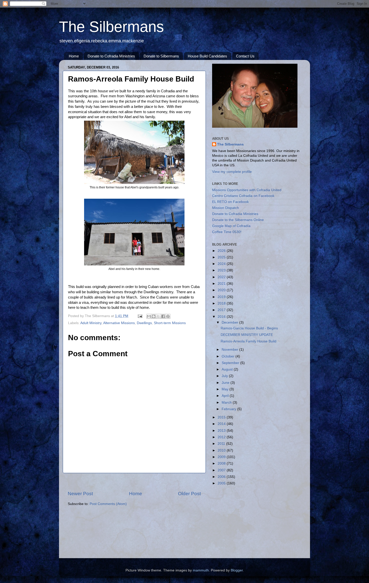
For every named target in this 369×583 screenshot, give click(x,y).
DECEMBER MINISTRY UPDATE (247, 335)
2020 (222, 290)
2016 (222, 317)
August (228, 369)
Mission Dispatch (225, 208)
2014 (222, 424)
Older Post (189, 493)
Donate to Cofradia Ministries (111, 56)
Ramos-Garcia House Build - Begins (249, 328)
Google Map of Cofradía (231, 226)
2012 (222, 437)
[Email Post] (139, 316)
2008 (222, 463)
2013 (222, 430)
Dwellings (144, 323)
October (228, 356)
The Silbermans (111, 26)
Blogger (237, 570)
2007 (222, 470)
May (225, 389)
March (227, 402)
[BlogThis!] (153, 316)
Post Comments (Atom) (108, 504)
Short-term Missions (170, 323)
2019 (222, 297)
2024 (222, 264)
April (226, 396)
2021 (222, 283)
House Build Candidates (207, 56)
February (229, 409)
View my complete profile (232, 172)
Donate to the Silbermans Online (238, 220)
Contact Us (245, 56)
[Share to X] (158, 316)
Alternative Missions (119, 323)
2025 (222, 257)
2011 (222, 444)
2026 (222, 251)
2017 (222, 310)
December (230, 322)
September (231, 363)
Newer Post (80, 493)
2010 (222, 450)
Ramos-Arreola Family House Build (248, 341)
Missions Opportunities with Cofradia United (246, 190)
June (226, 383)
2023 (222, 270)
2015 (222, 417)
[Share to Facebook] (163, 316)
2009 (222, 457)
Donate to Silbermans (161, 56)
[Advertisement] (134, 482)
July (225, 376)
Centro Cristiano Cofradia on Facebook (243, 196)
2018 (222, 303)
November (230, 349)
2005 (222, 483)
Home (74, 56)
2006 (222, 477)
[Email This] (148, 316)
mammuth (201, 570)
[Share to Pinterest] (167, 316)
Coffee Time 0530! (226, 232)
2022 (222, 277)
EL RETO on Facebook (230, 202)
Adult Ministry (90, 323)
